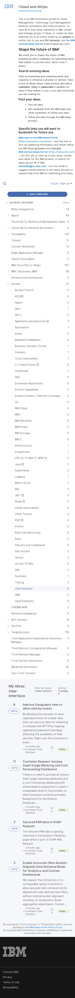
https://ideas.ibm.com (61, 151)
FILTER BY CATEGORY (21, 202)
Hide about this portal (30, 10)
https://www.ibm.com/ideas (35, 141)
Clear (66, 202)
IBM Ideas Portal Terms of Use (46, 927)
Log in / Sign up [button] (60, 183)
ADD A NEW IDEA (38, 194)
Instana (31, 749)
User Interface (34, 751)
